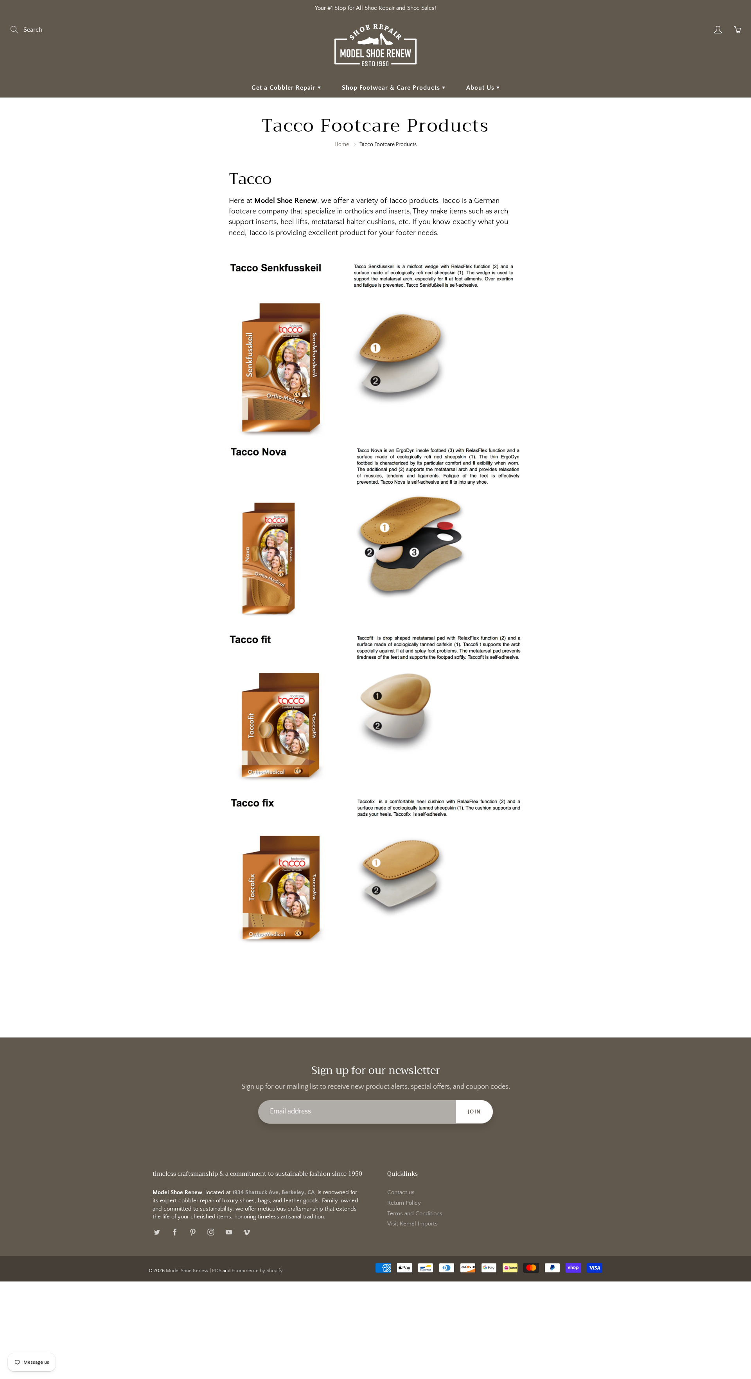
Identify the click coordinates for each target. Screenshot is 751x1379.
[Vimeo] (246, 1232)
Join (474, 1112)
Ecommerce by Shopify (257, 1270)
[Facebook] (174, 1232)
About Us (481, 87)
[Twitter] (156, 1232)
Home (341, 144)
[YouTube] (228, 1232)
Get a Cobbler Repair (285, 87)
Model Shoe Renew (187, 1270)
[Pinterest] (192, 1232)
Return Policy (404, 1203)
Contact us (401, 1192)
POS (216, 1270)
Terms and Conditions (414, 1214)
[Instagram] (210, 1232)
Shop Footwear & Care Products (392, 87)
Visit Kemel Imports (412, 1224)
